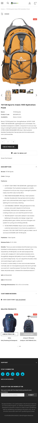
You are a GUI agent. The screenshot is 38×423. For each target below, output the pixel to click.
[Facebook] (2, 374)
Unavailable (28, 334)
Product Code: (5, 114)
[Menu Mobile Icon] (2, 3)
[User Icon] (30, 3)
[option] (19, 52)
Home (2, 9)
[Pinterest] (17, 374)
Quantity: (4, 138)
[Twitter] (7, 374)
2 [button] (19, 346)
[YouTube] (22, 374)
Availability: (4, 117)
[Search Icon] (8, 3)
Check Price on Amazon (10, 147)
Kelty (9, 338)
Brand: (3, 112)
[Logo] (15, 3)
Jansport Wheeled (28, 338)
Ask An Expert (21, 300)
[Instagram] (12, 374)
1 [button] (18, 346)
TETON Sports (17, 112)
